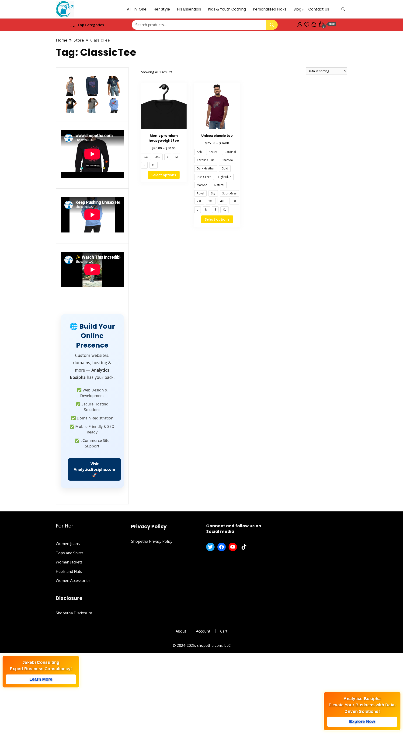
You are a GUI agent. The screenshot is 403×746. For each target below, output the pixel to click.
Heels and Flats (69, 571)
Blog (297, 9)
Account (203, 631)
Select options (163, 174)
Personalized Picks (269, 9)
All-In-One (136, 9)
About (181, 631)
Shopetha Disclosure (74, 613)
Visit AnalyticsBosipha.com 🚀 (94, 469)
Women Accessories (73, 580)
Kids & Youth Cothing (227, 9)
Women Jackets (69, 562)
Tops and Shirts (69, 553)
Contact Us (318, 9)
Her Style (161, 9)
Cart (224, 631)
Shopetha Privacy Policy (151, 541)
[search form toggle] (343, 9)
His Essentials (189, 9)
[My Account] (299, 24)
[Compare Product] (313, 24)
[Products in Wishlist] (306, 24)
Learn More (40, 680)
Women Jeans (68, 543)
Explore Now (362, 722)
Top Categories (90, 24)
